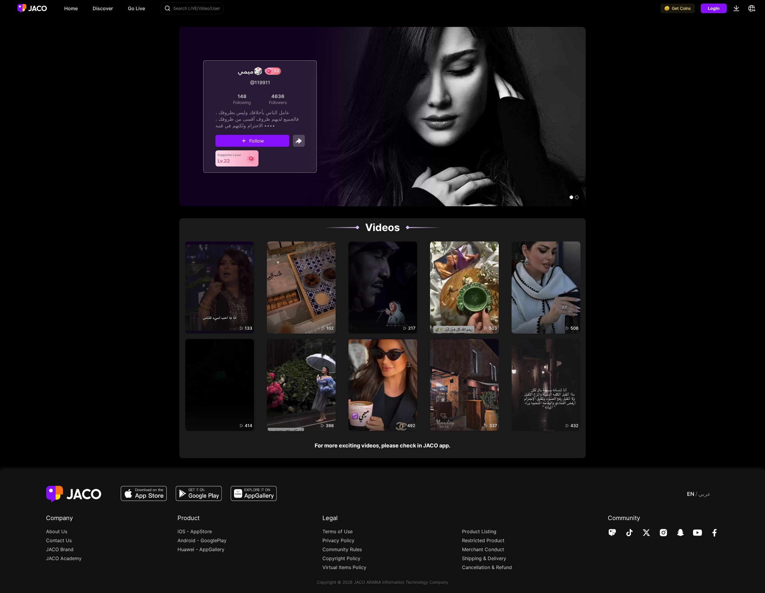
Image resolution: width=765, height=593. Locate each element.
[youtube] (693, 533)
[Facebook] (710, 533)
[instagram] (659, 533)
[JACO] (612, 533)
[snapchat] (676, 533)
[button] (571, 197)
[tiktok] (625, 533)
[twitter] (642, 533)
